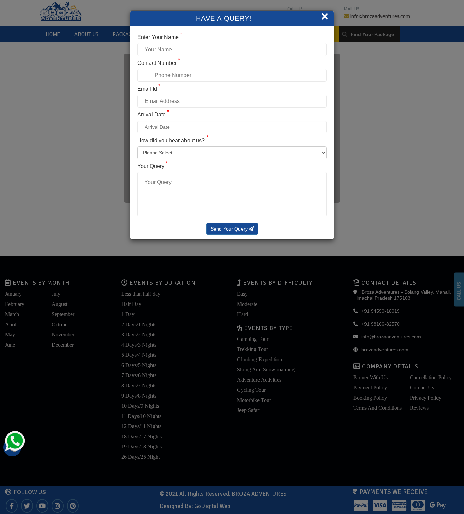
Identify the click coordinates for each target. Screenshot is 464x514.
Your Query (152, 166)
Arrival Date (153, 114)
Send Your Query (230, 229)
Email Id (148, 89)
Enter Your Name (159, 37)
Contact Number (158, 63)
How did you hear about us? (172, 140)
